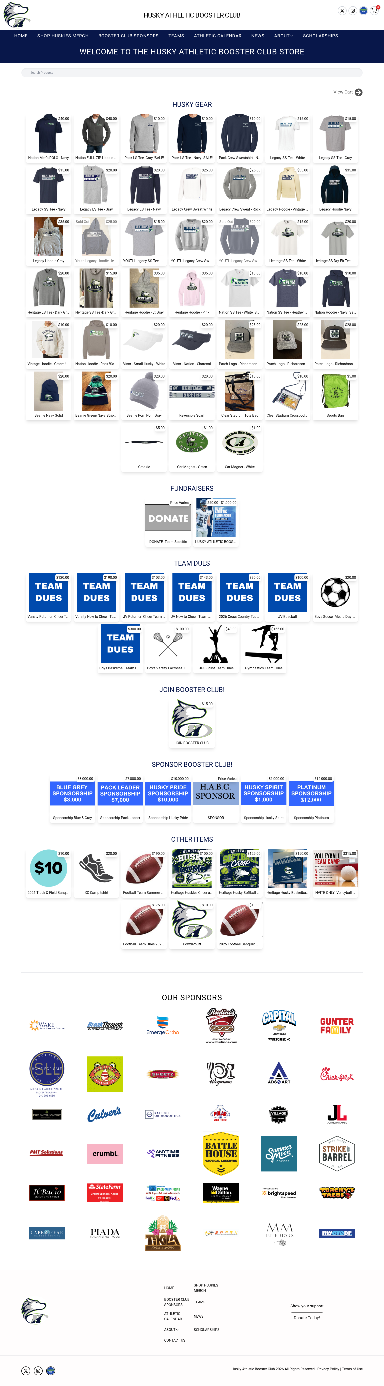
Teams (176, 35)
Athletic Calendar (218, 35)
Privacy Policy (328, 1369)
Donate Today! (307, 1317)
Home (21, 35)
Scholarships (320, 35)
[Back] (359, 92)
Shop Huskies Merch (62, 35)
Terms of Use (352, 1369)
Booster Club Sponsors (128, 35)
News (257, 35)
